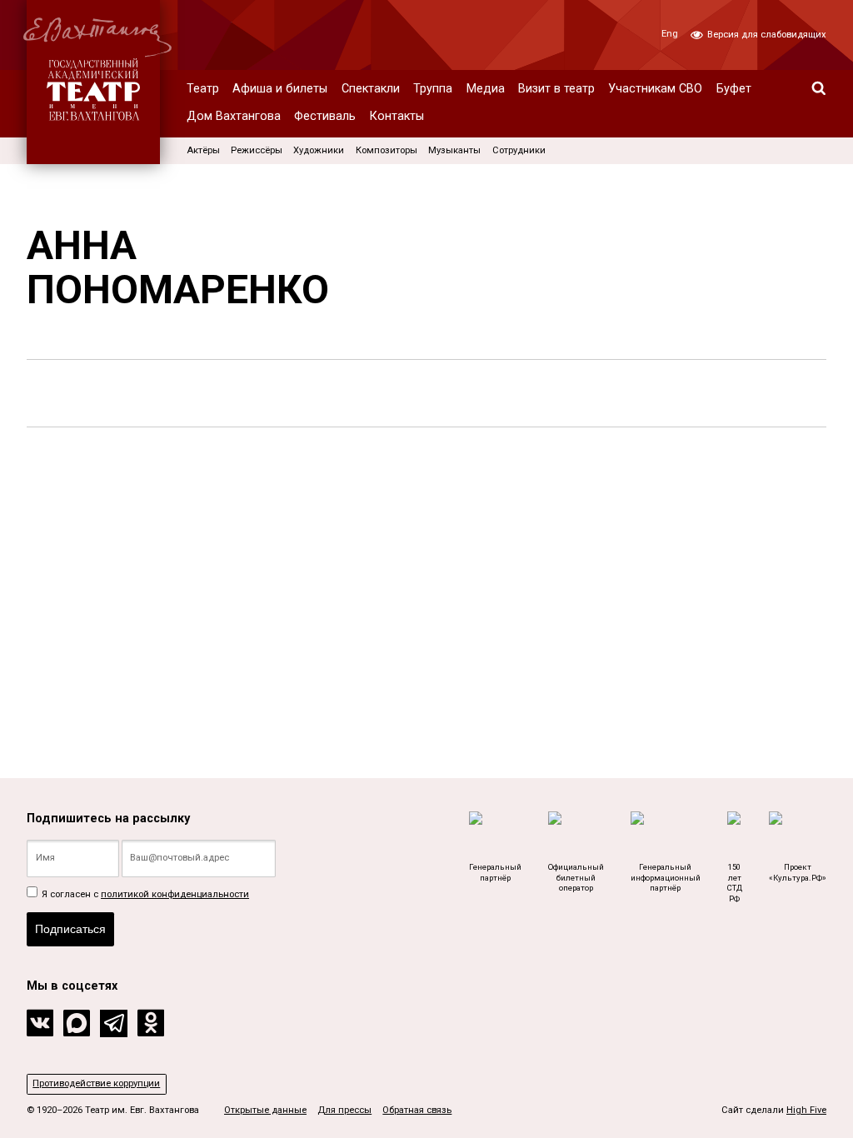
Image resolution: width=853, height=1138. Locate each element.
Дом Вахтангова (234, 116)
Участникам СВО (655, 89)
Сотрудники (519, 150)
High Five (806, 1110)
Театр (203, 89)
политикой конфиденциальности (175, 894)
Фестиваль (325, 116)
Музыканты (454, 150)
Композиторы (386, 150)
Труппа (432, 89)
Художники (318, 150)
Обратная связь (416, 1110)
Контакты (397, 116)
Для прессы (344, 1110)
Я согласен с (144, 894)
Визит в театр (556, 89)
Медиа (485, 89)
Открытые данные (265, 1110)
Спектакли (371, 89)
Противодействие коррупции (96, 1083)
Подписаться (70, 929)
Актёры (203, 150)
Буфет (733, 89)
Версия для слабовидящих (765, 34)
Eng (669, 33)
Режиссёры (256, 150)
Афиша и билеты (279, 89)
